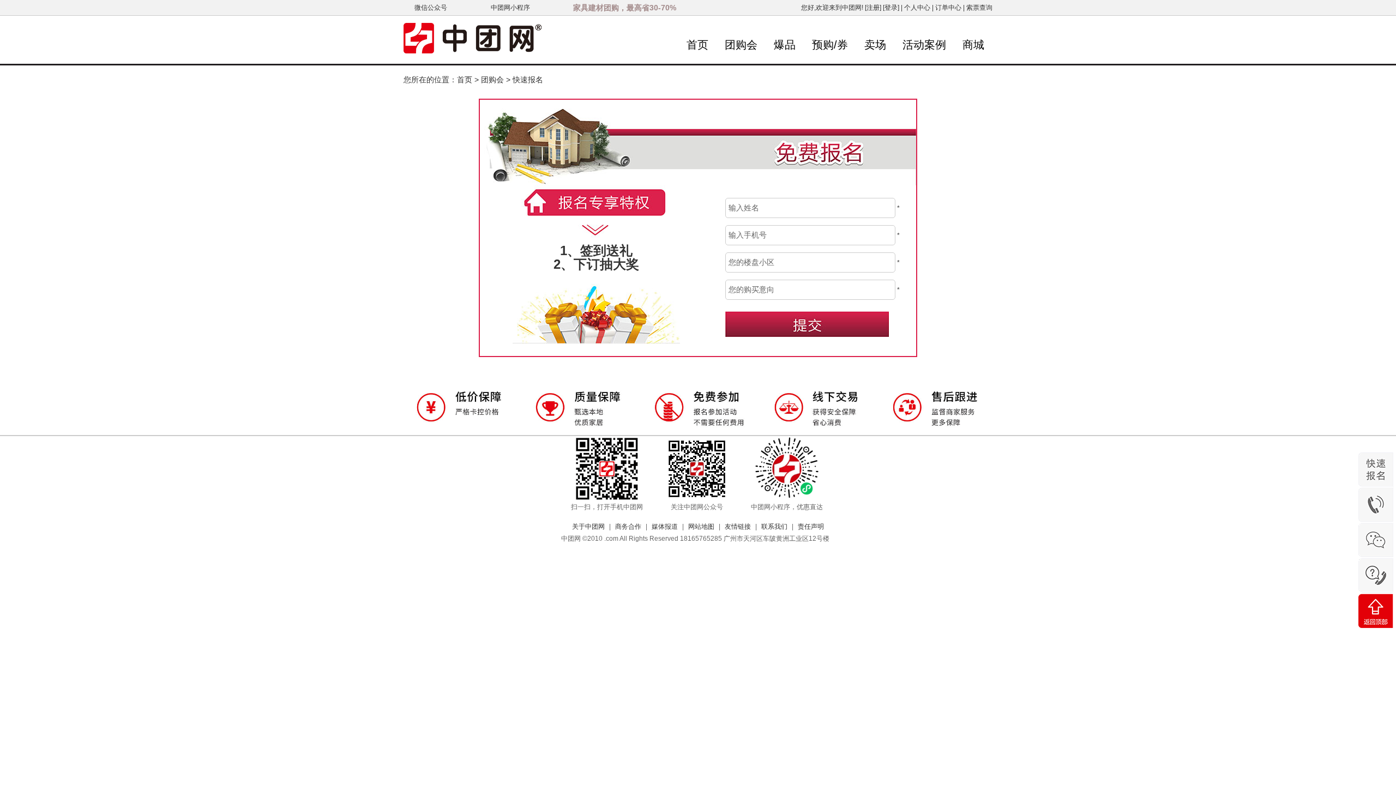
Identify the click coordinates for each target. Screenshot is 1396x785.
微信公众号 (430, 7)
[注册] (873, 7)
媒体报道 (665, 526)
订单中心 (948, 7)
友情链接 (738, 526)
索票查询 (979, 7)
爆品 (785, 45)
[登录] (891, 7)
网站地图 (701, 526)
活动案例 (924, 45)
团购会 (741, 45)
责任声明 (811, 526)
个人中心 (917, 7)
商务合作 (628, 526)
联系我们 (774, 526)
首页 (697, 45)
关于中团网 (588, 526)
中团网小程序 (510, 7)
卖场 (875, 45)
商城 (973, 45)
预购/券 (830, 45)
